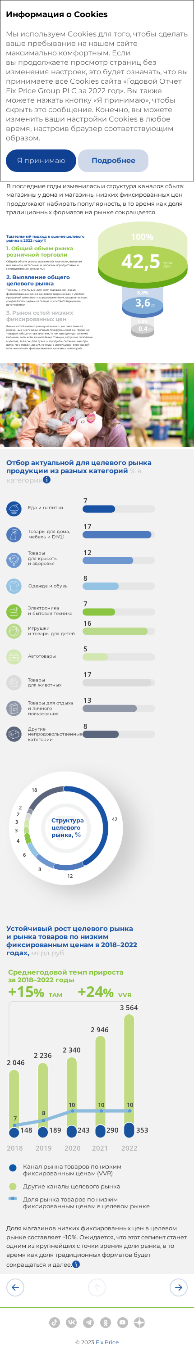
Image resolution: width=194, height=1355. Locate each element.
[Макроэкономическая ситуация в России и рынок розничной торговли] (15, 1287)
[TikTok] (54, 1322)
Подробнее (113, 160)
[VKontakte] (71, 1322)
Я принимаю (41, 160)
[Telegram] (88, 1322)
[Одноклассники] (105, 1322)
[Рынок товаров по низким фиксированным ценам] (179, 1287)
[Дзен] (139, 1322)
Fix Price (107, 1342)
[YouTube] (122, 1322)
